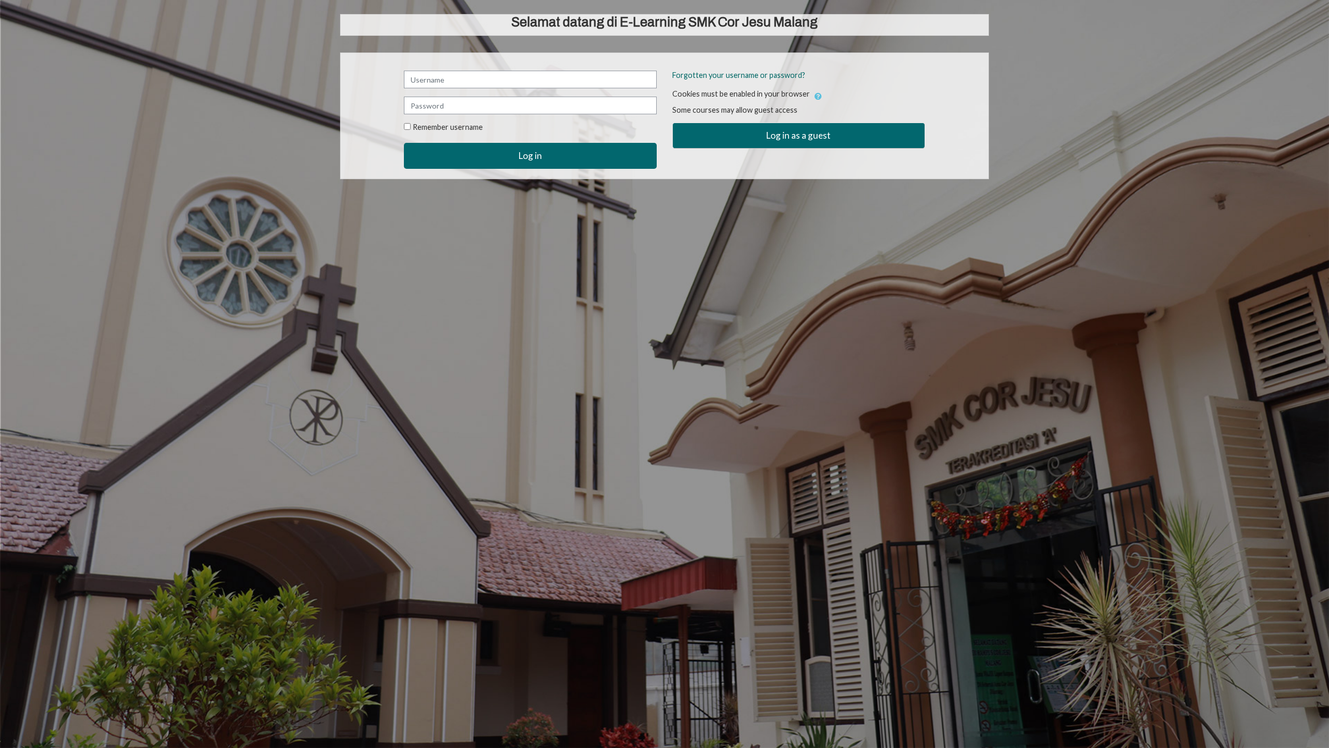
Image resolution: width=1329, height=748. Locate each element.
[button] (818, 94)
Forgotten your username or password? (738, 75)
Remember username (448, 127)
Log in (530, 155)
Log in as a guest (798, 135)
